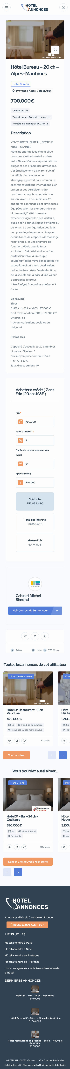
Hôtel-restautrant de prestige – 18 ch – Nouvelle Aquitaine (35, 1042)
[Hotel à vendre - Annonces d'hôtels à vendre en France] (35, 7)
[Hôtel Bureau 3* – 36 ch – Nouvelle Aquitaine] (35, 1011)
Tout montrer (16, 755)
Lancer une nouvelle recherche (28, 861)
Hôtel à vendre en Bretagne (22, 955)
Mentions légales (31, 1065)
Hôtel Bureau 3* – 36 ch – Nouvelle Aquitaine (35, 1018)
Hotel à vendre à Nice (18, 949)
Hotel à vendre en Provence (22, 962)
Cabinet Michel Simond (28, 598)
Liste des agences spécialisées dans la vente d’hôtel (32, 970)
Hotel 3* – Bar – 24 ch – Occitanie (35, 995)
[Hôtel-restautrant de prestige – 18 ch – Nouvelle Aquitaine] (35, 1034)
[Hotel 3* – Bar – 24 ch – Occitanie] (35, 989)
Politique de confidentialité (53, 1065)
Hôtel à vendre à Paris (18, 942)
